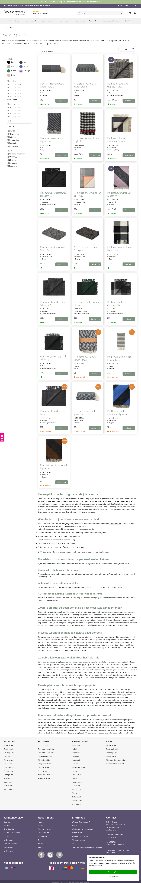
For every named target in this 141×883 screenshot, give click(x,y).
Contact (134, 5)
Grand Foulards (31, 21)
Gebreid (75, 778)
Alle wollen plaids (78, 767)
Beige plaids (8, 745)
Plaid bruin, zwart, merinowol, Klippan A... (53, 467)
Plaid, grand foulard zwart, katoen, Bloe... (119, 358)
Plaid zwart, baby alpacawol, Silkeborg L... (53, 194)
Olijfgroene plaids (44, 764)
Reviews (7, 825)
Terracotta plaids (44, 775)
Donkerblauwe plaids (46, 753)
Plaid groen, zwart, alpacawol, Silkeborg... (87, 303)
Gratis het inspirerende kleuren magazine (87, 847)
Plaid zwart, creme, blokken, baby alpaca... (120, 249)
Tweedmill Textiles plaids (115, 764)
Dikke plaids (76, 775)
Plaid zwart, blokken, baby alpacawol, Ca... (119, 303)
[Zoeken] (120, 13)
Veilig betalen (9, 840)
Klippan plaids (111, 753)
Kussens (18, 21)
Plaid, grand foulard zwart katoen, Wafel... (52, 85)
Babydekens (64, 21)
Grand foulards (43, 833)
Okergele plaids (44, 760)
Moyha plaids (111, 756)
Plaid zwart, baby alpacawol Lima (52, 413)
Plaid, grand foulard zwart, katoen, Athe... (86, 358)
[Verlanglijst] (130, 12)
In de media (8, 851)
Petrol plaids (42, 771)
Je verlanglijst (9, 829)
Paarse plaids (9, 771)
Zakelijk (127, 21)
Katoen (74, 771)
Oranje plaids (9, 767)
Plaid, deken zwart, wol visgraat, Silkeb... (117, 85)
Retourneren (8, 847)
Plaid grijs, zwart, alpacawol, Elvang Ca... (52, 249)
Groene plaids (9, 764)
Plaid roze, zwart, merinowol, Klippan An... (120, 194)
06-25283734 (111, 837)
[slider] (8, 123)
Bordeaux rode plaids (46, 749)
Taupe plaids (8, 782)
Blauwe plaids (9, 749)
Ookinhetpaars (121, 501)
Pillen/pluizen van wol (80, 836)
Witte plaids (8, 786)
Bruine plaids (9, 753)
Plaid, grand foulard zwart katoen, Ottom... (85, 85)
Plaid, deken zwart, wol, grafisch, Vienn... (84, 413)
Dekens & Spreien (48, 21)
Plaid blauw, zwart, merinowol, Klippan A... (117, 413)
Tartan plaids (76, 797)
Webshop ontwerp (84, 882)
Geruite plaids (77, 782)
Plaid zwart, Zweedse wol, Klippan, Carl (52, 140)
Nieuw (40, 844)
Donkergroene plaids (45, 756)
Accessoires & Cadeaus (111, 21)
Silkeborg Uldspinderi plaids (116, 760)
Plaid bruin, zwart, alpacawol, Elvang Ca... (87, 249)
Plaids (7, 21)
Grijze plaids (8, 760)
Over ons (119, 5)
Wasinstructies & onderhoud (82, 829)
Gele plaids (8, 756)
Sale (39, 840)
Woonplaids (76, 804)
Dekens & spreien (44, 829)
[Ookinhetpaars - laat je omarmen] (14, 12)
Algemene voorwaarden (12, 833)
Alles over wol (77, 833)
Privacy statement (69, 882)
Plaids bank (76, 789)
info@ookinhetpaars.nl (114, 835)
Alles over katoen (78, 840)
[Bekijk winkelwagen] (135, 12)
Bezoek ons (46, 5)
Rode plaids (8, 775)
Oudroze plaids (43, 767)
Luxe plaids (76, 786)
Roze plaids (8, 778)
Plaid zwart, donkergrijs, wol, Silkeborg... (53, 358)
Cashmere (76, 753)
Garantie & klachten (11, 844)
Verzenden (8, 836)
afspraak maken (115, 524)
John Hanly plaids (112, 749)
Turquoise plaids (44, 778)
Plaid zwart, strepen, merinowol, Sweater (116, 140)
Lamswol (75, 756)
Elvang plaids (111, 745)
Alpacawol (76, 745)
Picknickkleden (94, 21)
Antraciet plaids (43, 745)
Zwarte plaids (9, 789)
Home (6, 28)
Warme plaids (77, 800)
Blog (126, 5)
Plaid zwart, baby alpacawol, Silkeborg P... (53, 303)
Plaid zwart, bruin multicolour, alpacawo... (87, 194)
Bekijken (60, 101)
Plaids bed (76, 793)
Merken (40, 847)
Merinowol (76, 760)
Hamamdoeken (79, 21)
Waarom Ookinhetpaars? (81, 822)
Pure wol (75, 764)
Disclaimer (77, 882)
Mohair (74, 749)
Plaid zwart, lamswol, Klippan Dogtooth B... (87, 140)
